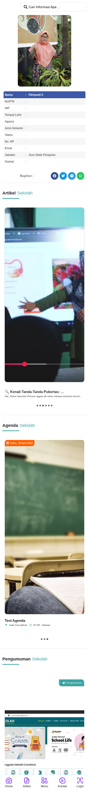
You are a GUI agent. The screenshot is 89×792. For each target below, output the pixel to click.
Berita (11, 386)
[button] (54, 176)
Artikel (27, 786)
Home (9, 786)
